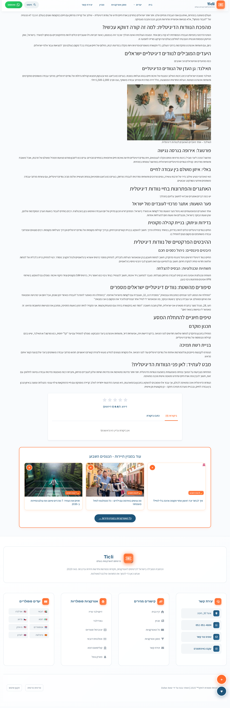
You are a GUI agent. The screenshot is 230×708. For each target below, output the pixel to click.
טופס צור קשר (204, 637)
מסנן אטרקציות (118, 4)
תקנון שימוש (14, 687)
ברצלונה (39, 634)
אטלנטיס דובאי (94, 639)
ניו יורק (19, 627)
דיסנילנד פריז (95, 611)
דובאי (40, 611)
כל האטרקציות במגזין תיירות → (115, 518)
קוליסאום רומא (95, 648)
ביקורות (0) (171, 415)
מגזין (101, 4)
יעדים (139, 4)
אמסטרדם (38, 627)
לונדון (20, 634)
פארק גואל (97, 657)
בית (150, 4)
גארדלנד (97, 621)
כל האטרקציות (153, 630)
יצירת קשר (87, 4)
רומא (41, 619)
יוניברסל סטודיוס (94, 630)
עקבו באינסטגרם (202, 648)
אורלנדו (18, 611)
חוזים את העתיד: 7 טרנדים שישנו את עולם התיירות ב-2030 (55, 502)
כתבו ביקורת (153, 415)
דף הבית (156, 611)
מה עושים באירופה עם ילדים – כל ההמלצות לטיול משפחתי (117, 502)
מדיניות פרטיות (34, 687)
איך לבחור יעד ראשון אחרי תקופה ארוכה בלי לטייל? (178, 500)
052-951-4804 (203, 625)
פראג (20, 619)
